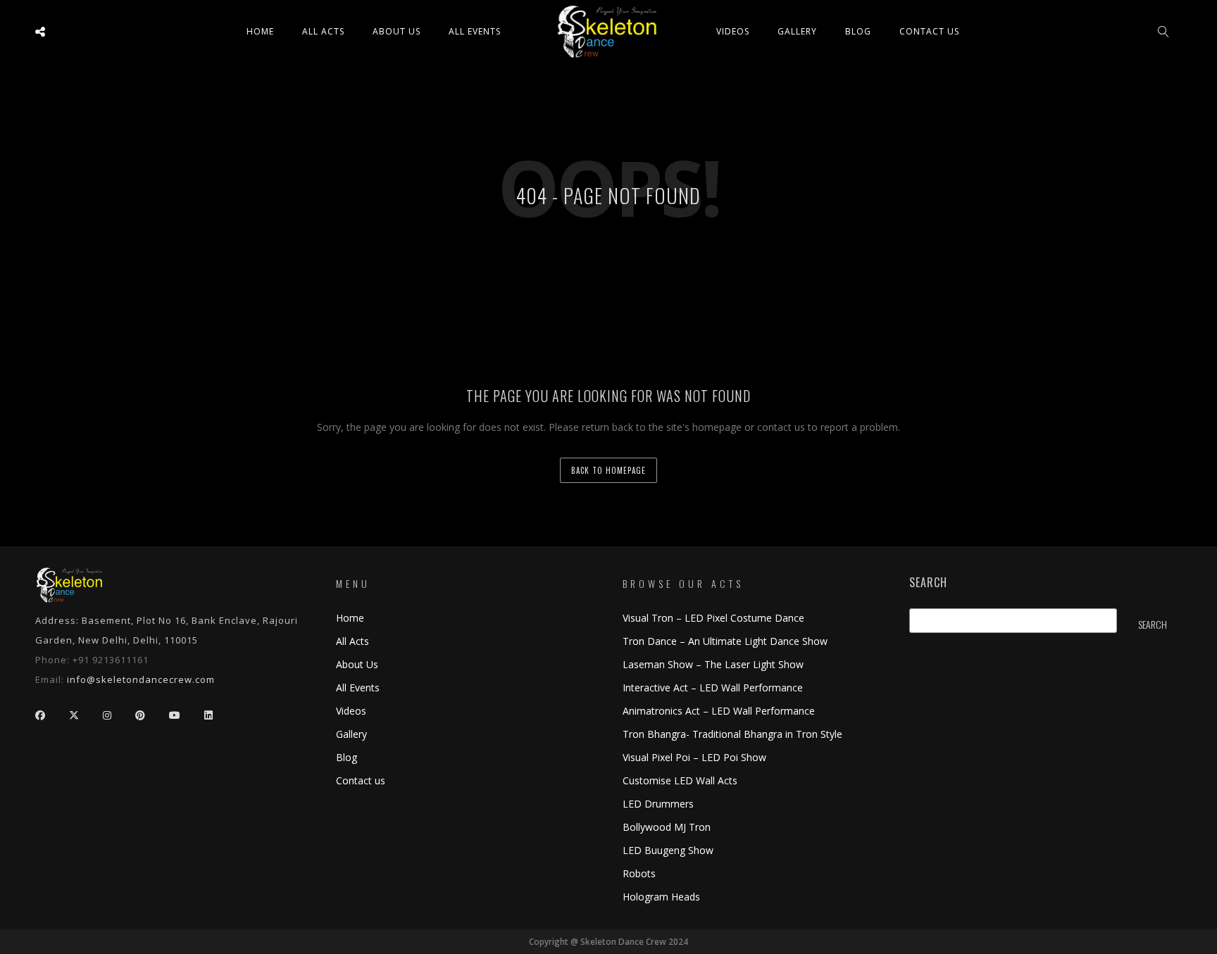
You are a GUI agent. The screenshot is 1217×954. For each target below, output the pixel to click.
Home (260, 31)
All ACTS (323, 31)
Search (928, 583)
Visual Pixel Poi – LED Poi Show (694, 757)
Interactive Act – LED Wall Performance (713, 687)
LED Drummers (658, 803)
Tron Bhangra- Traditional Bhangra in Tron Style (732, 734)
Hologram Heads (661, 896)
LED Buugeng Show (668, 850)
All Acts (352, 641)
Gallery (797, 31)
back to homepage (608, 470)
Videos (732, 31)
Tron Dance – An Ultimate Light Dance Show (725, 641)
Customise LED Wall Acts (680, 780)
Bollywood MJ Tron (667, 827)
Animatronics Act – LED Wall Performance (719, 710)
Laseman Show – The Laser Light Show (713, 664)
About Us (396, 31)
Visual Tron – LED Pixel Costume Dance (713, 618)
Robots (639, 873)
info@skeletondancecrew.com (141, 679)
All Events (475, 31)
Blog (858, 31)
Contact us (929, 31)
